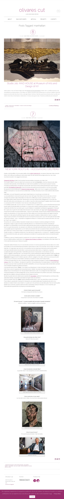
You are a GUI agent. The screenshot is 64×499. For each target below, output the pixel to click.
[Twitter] (57, 100)
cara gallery (26, 464)
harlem (6, 465)
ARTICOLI (33, 19)
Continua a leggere (9, 484)
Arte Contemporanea (18, 464)
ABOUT (10, 19)
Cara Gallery (34, 276)
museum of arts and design (26, 105)
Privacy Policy (57, 493)
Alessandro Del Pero (9, 180)
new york (7, 106)
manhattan (16, 105)
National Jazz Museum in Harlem (33, 239)
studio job (11, 106)
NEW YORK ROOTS (35, 173)
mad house (11, 105)
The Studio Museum (53, 209)
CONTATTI (53, 19)
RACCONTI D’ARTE (21, 19)
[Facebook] (55, 100)
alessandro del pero (10, 464)
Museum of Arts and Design (33, 90)
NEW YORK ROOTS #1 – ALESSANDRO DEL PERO (32, 169)
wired (9, 467)
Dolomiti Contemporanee (28, 189)
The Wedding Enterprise (15, 187)
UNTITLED (34, 117)
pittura (6, 467)
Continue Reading (53, 105)
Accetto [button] (32, 496)
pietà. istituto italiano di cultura (25, 465)
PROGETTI (43, 19)
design (7, 105)
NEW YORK (26, 36)
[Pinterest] (59, 100)
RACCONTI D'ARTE (34, 36)
